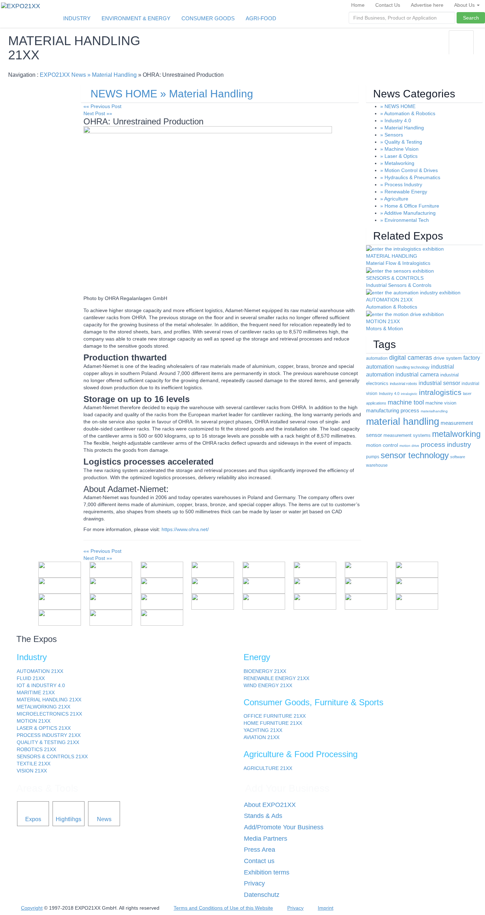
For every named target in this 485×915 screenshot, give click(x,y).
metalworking (456, 434)
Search (471, 18)
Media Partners (265, 838)
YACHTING (263, 730)
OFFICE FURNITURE (275, 716)
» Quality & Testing (401, 142)
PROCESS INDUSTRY (49, 735)
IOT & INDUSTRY (41, 685)
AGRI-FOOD (261, 18)
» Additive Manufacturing (408, 213)
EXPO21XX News (63, 75)
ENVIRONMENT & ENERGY (136, 18)
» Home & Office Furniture (409, 206)
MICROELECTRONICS (49, 714)
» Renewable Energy (403, 191)
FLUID (31, 678)
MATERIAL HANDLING (49, 699)
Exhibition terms (266, 872)
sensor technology (415, 455)
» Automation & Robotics (407, 113)
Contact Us (387, 5)
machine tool (406, 402)
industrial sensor (439, 383)
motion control (382, 445)
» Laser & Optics (399, 156)
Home (358, 5)
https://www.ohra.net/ (185, 529)
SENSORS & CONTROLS (52, 756)
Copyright (32, 908)
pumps (372, 456)
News (461, 47)
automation (377, 358)
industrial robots (403, 383)
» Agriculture (394, 199)
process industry (446, 444)
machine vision (440, 403)
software (457, 457)
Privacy (254, 883)
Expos (33, 819)
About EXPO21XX (270, 804)
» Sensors (391, 135)
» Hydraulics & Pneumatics (410, 177)
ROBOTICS (36, 749)
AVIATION (261, 737)
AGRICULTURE (268, 768)
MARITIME (36, 692)
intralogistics (440, 392)
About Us (465, 5)
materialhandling (434, 411)
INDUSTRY (77, 18)
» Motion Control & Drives (409, 170)
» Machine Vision (399, 149)
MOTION (33, 721)
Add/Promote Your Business (283, 827)
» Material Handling (112, 75)
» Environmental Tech (404, 220)
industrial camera (417, 374)
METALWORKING (43, 707)
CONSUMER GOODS (208, 18)
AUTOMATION (40, 671)
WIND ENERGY (268, 685)
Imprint (325, 908)
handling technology (413, 367)
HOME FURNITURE (273, 723)
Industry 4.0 (389, 393)
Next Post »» (97, 113)
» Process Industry (401, 184)
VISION (32, 771)
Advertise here (427, 5)
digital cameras (410, 357)
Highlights (434, 47)
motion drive (409, 446)
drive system (448, 358)
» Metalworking (397, 163)
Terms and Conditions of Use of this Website (223, 908)
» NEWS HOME (397, 106)
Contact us (259, 861)
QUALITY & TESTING (48, 742)
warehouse (377, 465)
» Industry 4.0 (395, 120)
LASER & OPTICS (44, 728)
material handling (402, 421)
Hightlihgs (68, 819)
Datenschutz (261, 894)
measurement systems (407, 435)
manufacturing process (392, 410)
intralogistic (409, 394)
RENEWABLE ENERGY (276, 678)
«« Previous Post (102, 106)
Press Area (259, 849)
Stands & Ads (263, 815)
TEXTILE (33, 763)
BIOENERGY (265, 671)
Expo (406, 47)
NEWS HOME (124, 94)
